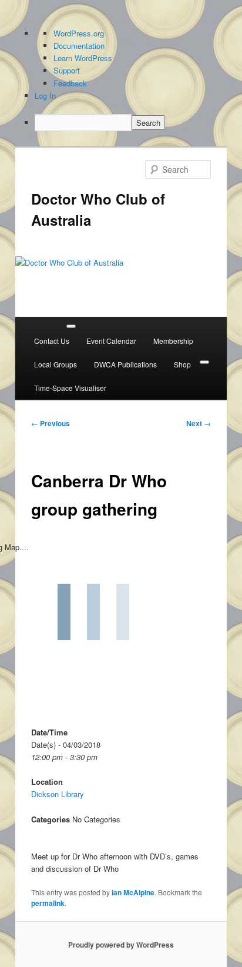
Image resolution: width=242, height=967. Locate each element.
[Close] (204, 362)
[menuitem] (131, 122)
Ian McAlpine (133, 892)
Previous (50, 423)
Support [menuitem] (66, 70)
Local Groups (55, 364)
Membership (173, 341)
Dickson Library (57, 793)
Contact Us (51, 341)
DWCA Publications (125, 364)
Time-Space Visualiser (70, 388)
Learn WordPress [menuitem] (82, 57)
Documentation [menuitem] (79, 45)
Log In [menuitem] (45, 95)
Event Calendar (111, 341)
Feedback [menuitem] (70, 83)
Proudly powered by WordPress (121, 944)
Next (198, 423)
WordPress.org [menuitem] (78, 33)
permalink (48, 903)
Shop (182, 364)
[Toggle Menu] (71, 326)
